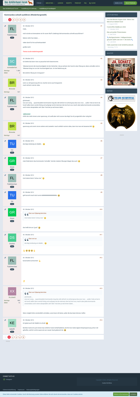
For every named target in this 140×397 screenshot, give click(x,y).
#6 (101, 141)
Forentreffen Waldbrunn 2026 (116, 27)
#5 (101, 123)
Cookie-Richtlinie (107, 383)
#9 (101, 192)
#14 (101, 320)
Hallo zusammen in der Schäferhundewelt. (120, 45)
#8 (101, 175)
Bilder (6, 73)
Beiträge (6, 70)
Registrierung (131, 3)
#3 (101, 80)
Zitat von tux (33, 238)
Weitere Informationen (121, 394)
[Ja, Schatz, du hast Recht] (121, 71)
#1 (101, 26)
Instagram (9, 379)
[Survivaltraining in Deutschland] (121, 99)
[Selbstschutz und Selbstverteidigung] (121, 116)
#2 (101, 58)
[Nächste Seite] (24, 19)
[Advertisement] (53, 356)
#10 (101, 209)
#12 (101, 257)
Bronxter (27, 114)
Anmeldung (119, 3)
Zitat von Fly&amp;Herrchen (37, 213)
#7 (101, 158)
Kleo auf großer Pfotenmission (116, 32)
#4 (101, 97)
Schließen (133, 394)
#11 (101, 234)
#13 (101, 288)
